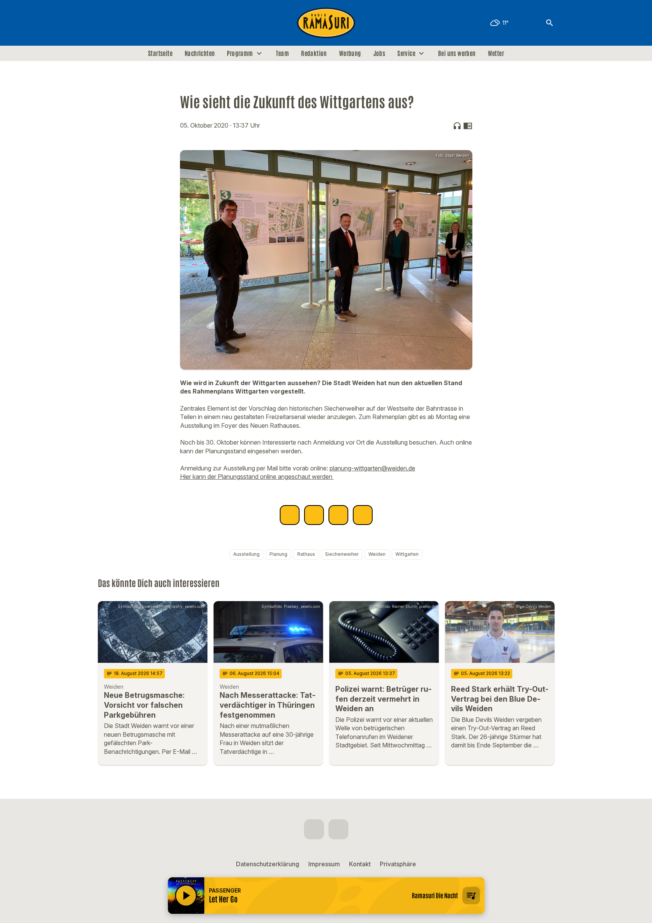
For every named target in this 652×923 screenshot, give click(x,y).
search (549, 22)
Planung (278, 554)
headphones (457, 125)
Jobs (379, 53)
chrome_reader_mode (467, 125)
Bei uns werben (457, 53)
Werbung (350, 53)
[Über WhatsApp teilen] (338, 515)
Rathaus (306, 554)
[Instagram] (120, 22)
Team (282, 53)
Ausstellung (246, 554)
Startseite (160, 53)
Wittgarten (407, 554)
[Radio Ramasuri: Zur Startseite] (326, 23)
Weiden (377, 554)
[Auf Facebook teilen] (290, 515)
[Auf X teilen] (314, 515)
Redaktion (314, 53)
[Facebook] (105, 22)
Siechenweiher (342, 554)
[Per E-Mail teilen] (363, 515)
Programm (240, 53)
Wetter (496, 53)
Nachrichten (200, 53)
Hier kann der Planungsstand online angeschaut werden (257, 476)
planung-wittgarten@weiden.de (372, 468)
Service (406, 53)
